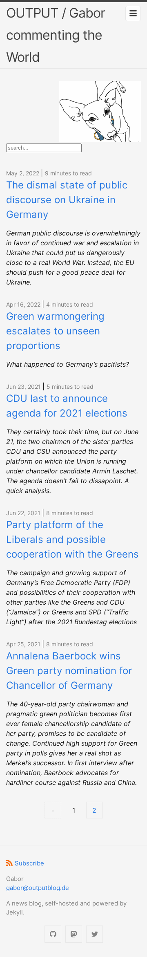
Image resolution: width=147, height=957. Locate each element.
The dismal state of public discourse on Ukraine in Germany (66, 199)
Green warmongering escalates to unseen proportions (55, 331)
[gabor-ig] (53, 934)
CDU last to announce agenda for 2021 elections (66, 405)
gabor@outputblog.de (37, 888)
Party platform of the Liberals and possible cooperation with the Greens (72, 539)
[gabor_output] (94, 934)
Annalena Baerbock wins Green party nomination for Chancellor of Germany (69, 670)
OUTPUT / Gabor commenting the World (55, 35)
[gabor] (73, 934)
